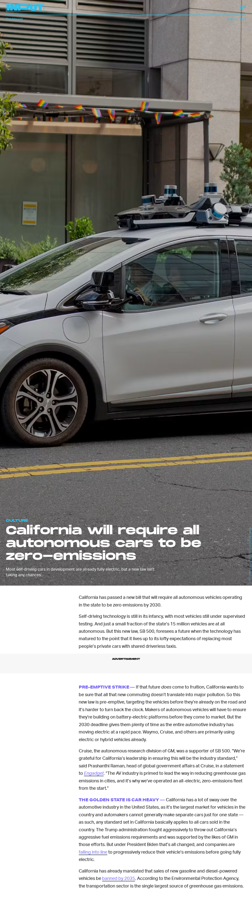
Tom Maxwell (14, 19)
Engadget (94, 773)
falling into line (93, 852)
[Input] (25, 7)
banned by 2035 (118, 878)
